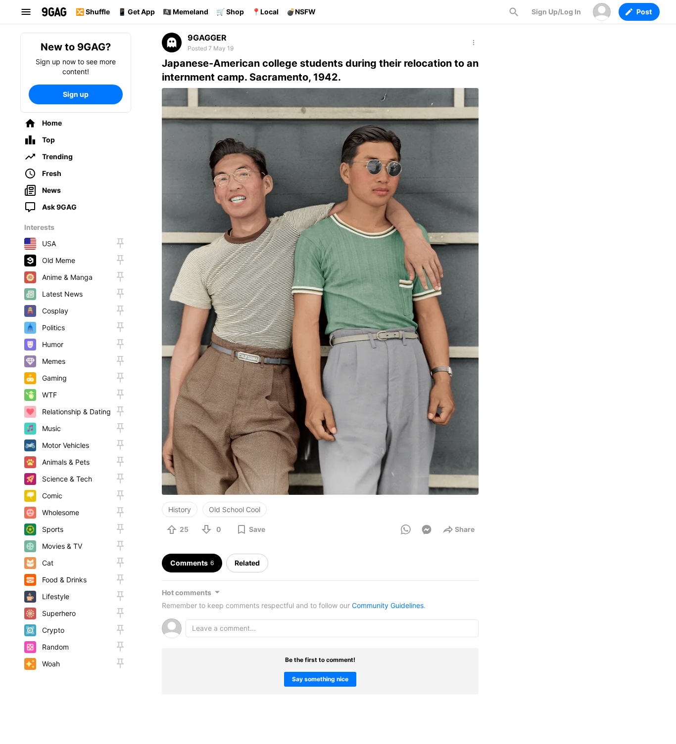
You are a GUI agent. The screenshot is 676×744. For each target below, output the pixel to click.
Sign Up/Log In (556, 11)
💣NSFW (301, 11)
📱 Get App (136, 11)
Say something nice (320, 679)
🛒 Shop (230, 11)
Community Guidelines (388, 605)
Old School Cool (234, 509)
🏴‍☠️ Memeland (185, 11)
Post (644, 11)
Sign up (76, 94)
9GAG (54, 12)
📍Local (265, 11)
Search (514, 12)
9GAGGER (207, 38)
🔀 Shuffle (93, 11)
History (179, 509)
